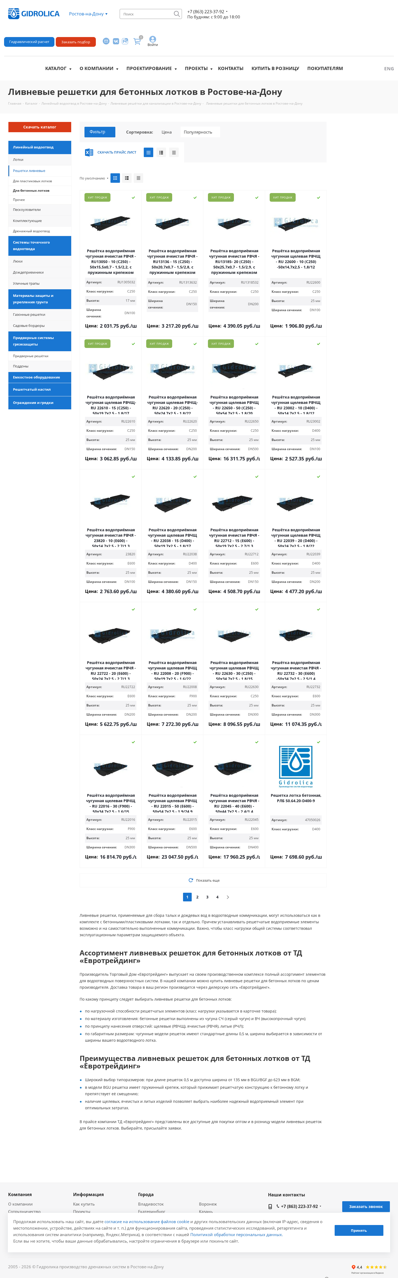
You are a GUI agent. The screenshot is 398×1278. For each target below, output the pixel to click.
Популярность (198, 132)
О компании (96, 68)
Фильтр (97, 132)
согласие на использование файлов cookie (147, 1221)
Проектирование (149, 68)
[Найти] (177, 14)
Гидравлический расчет (29, 41)
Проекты (196, 68)
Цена (167, 132)
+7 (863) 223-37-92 (205, 11)
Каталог (56, 68)
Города (146, 1194)
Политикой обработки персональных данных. (236, 1234)
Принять (359, 1230)
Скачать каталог (39, 127)
